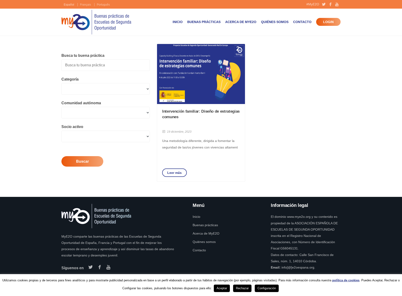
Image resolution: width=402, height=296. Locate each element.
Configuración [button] (267, 288)
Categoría (70, 79)
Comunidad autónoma (81, 103)
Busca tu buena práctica (82, 55)
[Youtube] (337, 4)
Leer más (174, 173)
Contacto (302, 22)
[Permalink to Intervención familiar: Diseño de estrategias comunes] (201, 74)
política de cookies (345, 280)
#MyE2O (312, 4)
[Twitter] (323, 4)
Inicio (178, 22)
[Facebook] (330, 4)
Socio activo (72, 127)
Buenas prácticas (204, 22)
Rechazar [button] (242, 288)
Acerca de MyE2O (240, 22)
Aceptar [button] (222, 288)
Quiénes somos (274, 22)
